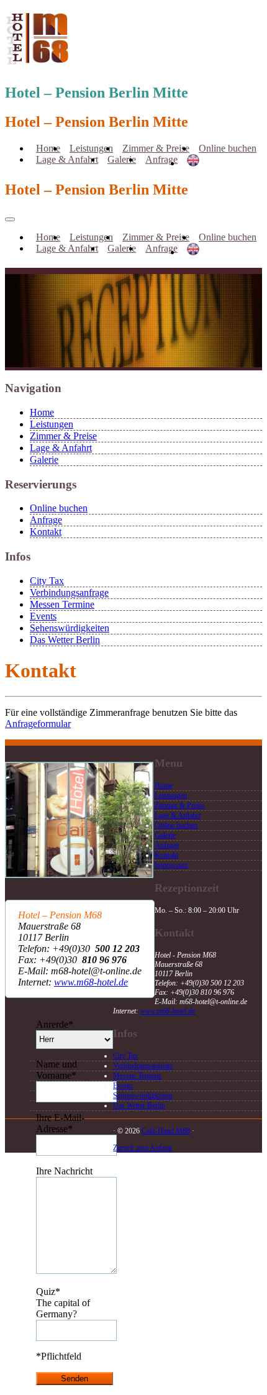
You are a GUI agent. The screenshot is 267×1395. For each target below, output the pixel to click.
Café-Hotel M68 (166, 1131)
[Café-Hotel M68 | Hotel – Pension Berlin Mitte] (38, 59)
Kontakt (45, 531)
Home (42, 412)
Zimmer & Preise (63, 436)
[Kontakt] (79, 874)
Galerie (121, 159)
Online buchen (227, 148)
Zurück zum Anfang (142, 1147)
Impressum (171, 865)
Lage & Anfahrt (67, 159)
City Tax (47, 580)
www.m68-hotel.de (91, 982)
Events (43, 616)
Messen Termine (62, 604)
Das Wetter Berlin (65, 639)
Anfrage (161, 159)
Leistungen (51, 424)
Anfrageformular (38, 723)
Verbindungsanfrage (69, 592)
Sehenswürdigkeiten (69, 628)
